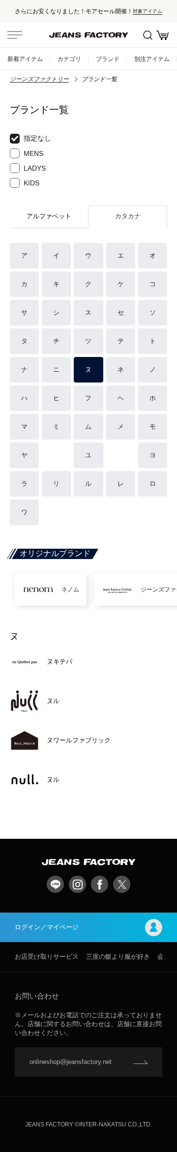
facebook (99, 884)
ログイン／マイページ (47, 927)
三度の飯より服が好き (118, 956)
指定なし (37, 138)
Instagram (77, 884)
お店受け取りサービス (47, 956)
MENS (33, 153)
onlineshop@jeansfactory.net (71, 1061)
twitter (121, 884)
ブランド (107, 59)
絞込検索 (147, 35)
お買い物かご (162, 35)
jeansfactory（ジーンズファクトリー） (88, 34)
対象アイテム (147, 11)
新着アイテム (25, 59)
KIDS (31, 183)
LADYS (35, 168)
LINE (55, 884)
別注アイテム (152, 59)
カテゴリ (69, 59)
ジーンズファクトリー (39, 79)
